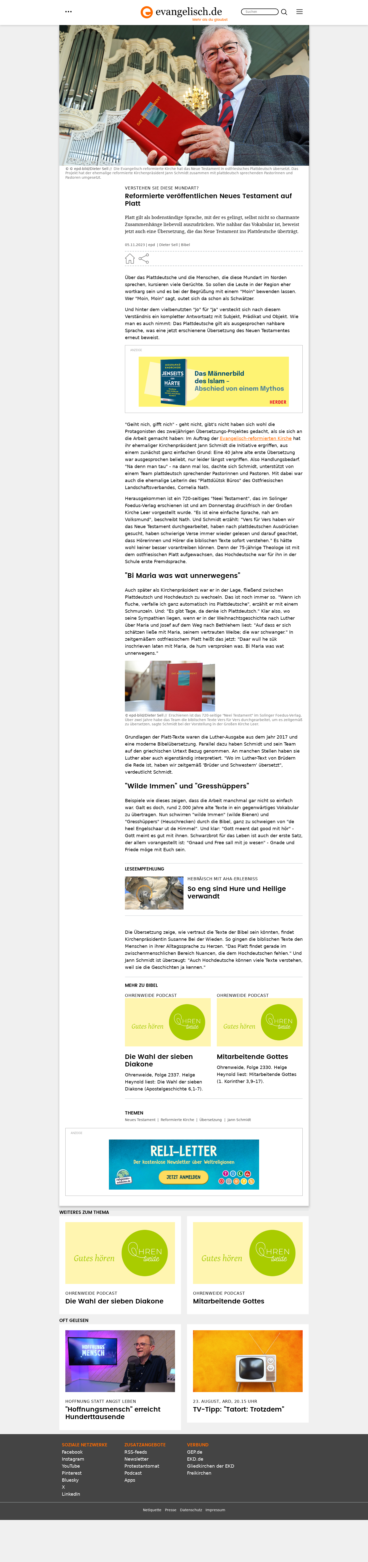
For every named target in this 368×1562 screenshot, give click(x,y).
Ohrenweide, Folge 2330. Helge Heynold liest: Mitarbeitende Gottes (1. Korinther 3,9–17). (256, 1074)
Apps (129, 1480)
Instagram (73, 1459)
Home (130, 259)
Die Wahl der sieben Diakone (114, 1301)
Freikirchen (199, 1473)
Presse (170, 1510)
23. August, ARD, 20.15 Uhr (225, 1401)
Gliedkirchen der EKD (210, 1466)
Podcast (133, 1473)
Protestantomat (141, 1466)
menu (68, 12)
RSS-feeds (135, 1452)
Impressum (215, 1510)
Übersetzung (211, 1120)
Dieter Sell (168, 245)
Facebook (72, 1452)
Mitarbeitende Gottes (252, 1057)
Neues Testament (140, 1120)
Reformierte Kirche (177, 1120)
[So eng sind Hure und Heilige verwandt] (154, 893)
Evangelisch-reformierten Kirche (256, 438)
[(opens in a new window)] (214, 382)
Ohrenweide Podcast (151, 995)
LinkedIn (71, 1494)
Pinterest (72, 1473)
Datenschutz (191, 1510)
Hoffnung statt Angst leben (100, 1401)
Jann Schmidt (239, 1120)
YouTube (71, 1466)
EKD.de (195, 1459)
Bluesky (70, 1480)
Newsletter (136, 1459)
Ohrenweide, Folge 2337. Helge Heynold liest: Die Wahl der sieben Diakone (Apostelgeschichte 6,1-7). (164, 1081)
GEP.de (194, 1452)
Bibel (185, 245)
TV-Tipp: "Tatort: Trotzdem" (238, 1409)
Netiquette (152, 1510)
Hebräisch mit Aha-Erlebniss (223, 878)
